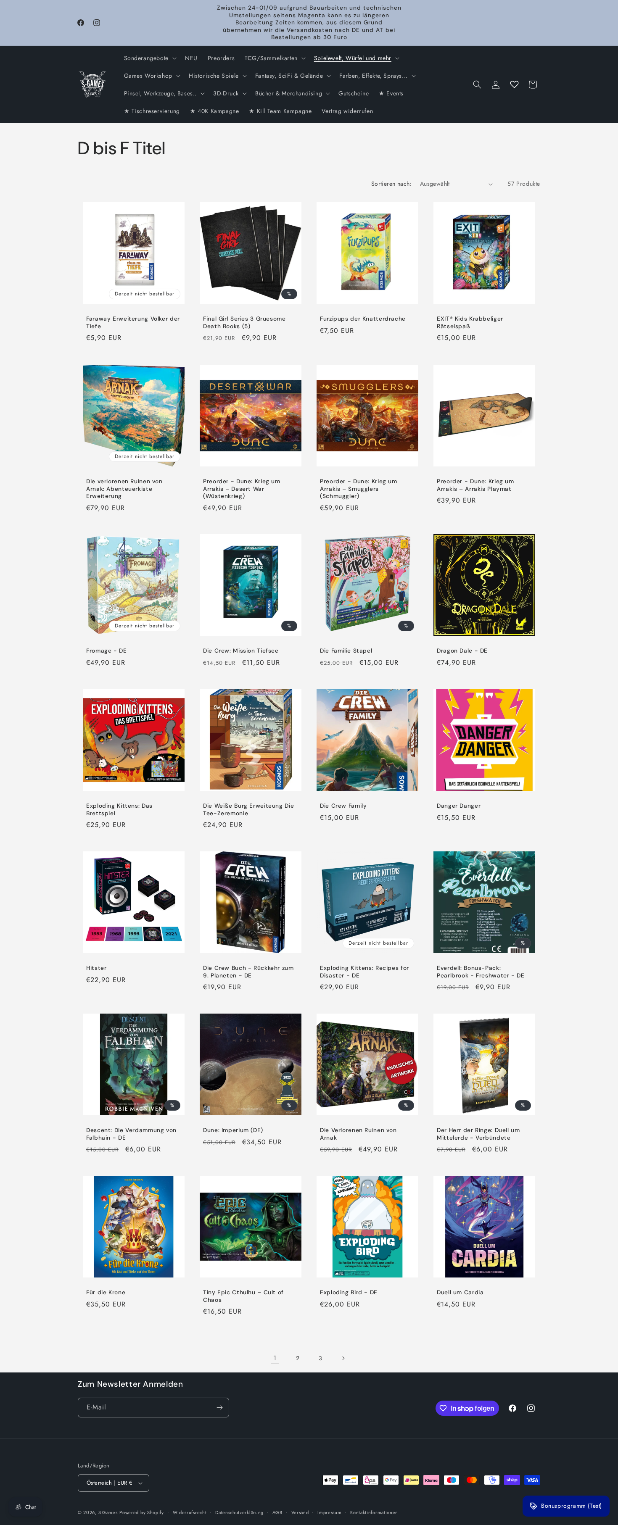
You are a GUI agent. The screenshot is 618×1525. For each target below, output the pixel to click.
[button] (149, 58)
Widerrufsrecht (190, 1512)
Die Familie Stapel (346, 650)
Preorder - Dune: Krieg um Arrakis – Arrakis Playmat (475, 485)
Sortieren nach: (391, 183)
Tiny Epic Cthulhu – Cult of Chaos (243, 1296)
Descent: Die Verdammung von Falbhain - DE (131, 1134)
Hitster (96, 968)
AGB (277, 1512)
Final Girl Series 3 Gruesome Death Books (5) (244, 322)
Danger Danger (459, 805)
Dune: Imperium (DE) (233, 1130)
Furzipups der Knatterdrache (363, 318)
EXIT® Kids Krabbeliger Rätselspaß (470, 322)
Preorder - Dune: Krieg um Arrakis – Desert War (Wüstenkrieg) (241, 489)
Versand (300, 1512)
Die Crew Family (343, 805)
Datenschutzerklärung (239, 1512)
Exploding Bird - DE (349, 1292)
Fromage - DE (106, 650)
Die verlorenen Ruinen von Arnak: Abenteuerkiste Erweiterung (124, 489)
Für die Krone (105, 1292)
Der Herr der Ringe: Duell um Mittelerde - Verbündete (478, 1134)
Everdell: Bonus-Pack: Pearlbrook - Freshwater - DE (481, 971)
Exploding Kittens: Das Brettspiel (119, 809)
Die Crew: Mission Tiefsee (241, 650)
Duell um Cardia (460, 1292)
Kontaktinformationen (374, 1512)
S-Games (108, 1512)
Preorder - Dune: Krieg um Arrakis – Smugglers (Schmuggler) (358, 489)
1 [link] (275, 1358)
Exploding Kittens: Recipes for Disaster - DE (364, 971)
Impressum (329, 1512)
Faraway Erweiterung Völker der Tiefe (133, 322)
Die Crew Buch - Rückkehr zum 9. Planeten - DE (248, 971)
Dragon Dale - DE (462, 650)
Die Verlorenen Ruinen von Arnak (358, 1134)
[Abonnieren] (219, 1407)
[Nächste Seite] (343, 1358)
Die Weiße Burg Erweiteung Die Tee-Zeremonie (248, 809)
